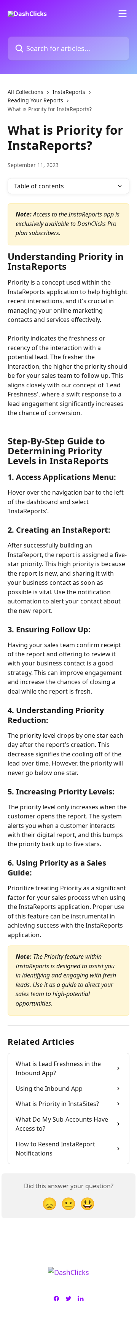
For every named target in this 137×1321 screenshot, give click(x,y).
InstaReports (69, 91)
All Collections (25, 91)
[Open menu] (122, 13)
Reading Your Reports (35, 100)
